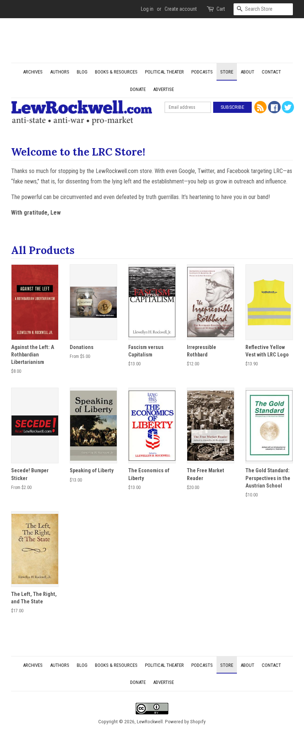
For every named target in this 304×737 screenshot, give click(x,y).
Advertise (163, 89)
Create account (181, 9)
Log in (147, 9)
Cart (221, 9)
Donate (138, 89)
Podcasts (202, 72)
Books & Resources (116, 72)
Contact (271, 72)
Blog (82, 72)
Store (226, 72)
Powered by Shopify (185, 721)
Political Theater (164, 72)
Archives (33, 72)
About (247, 72)
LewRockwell (150, 721)
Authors (59, 72)
